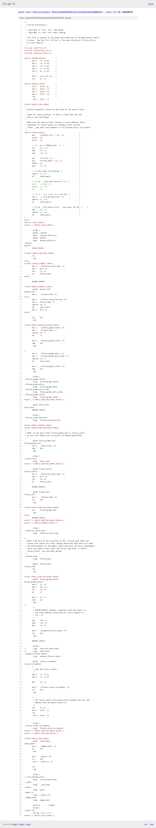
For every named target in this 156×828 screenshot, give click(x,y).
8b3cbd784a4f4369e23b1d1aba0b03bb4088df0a (77, 11)
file (68, 18)
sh (114, 11)
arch (109, 11)
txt (145, 824)
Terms (28, 824)
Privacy (21, 824)
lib (119, 11)
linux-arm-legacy (41, 11)
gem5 (21, 11)
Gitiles (14, 824)
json (152, 824)
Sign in (151, 4)
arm (28, 11)
